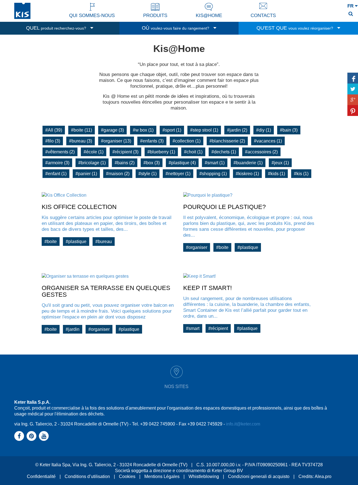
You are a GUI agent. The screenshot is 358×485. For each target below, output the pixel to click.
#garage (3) (112, 130)
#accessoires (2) (261, 151)
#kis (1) (301, 173)
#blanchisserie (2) (227, 141)
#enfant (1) (56, 173)
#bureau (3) (80, 141)
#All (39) (53, 130)
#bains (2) (125, 162)
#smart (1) (215, 162)
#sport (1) (171, 130)
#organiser (196, 247)
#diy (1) (263, 130)
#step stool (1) (204, 130)
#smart (192, 328)
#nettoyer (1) (178, 173)
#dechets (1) (223, 151)
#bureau (103, 241)
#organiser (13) (116, 141)
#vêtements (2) (60, 151)
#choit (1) (193, 151)
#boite (50, 241)
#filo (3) (52, 141)
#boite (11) (81, 130)
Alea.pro (323, 476)
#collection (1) (187, 141)
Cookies (127, 476)
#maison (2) (117, 173)
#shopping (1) (213, 173)
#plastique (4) (182, 162)
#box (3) (151, 162)
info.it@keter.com (243, 424)
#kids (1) (276, 173)
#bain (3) (289, 130)
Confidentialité (41, 476)
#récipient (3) (125, 151)
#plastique (76, 241)
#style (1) (147, 173)
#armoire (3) (57, 162)
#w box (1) (143, 130)
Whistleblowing (204, 476)
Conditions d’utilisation (87, 476)
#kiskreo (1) (247, 173)
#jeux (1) (280, 162)
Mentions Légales (162, 476)
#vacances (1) (268, 141)
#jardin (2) (237, 130)
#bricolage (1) (92, 162)
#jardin (72, 329)
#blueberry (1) (161, 151)
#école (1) (93, 151)
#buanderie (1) (248, 162)
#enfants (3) (152, 141)
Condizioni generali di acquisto (258, 476)
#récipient (218, 328)
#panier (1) (86, 173)
